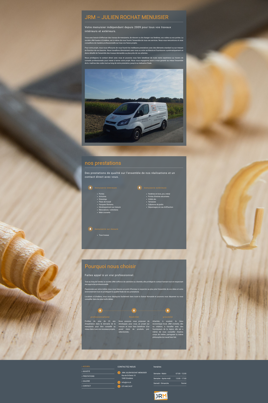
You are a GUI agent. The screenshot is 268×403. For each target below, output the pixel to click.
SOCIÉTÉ (86, 371)
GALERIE (86, 381)
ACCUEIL (86, 366)
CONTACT (87, 386)
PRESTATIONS (88, 376)
